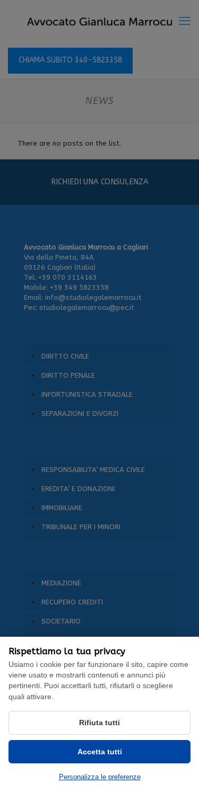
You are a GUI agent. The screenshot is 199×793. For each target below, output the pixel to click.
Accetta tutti (99, 751)
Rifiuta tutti (99, 722)
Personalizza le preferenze (100, 777)
